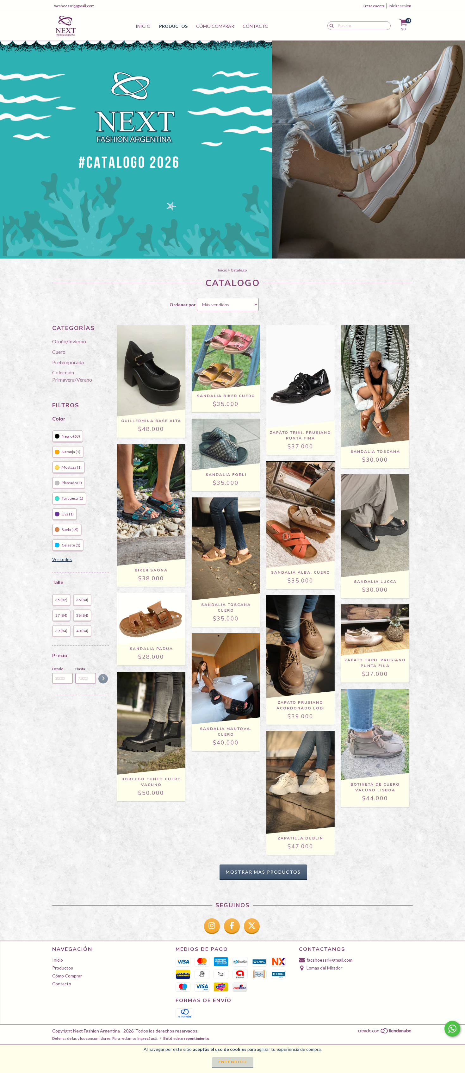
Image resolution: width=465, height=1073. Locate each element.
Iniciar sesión (400, 5)
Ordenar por (183, 304)
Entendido (232, 1061)
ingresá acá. (147, 1038)
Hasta (80, 668)
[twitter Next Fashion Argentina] (252, 926)
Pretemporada (68, 362)
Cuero (58, 352)
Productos (173, 26)
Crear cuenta (374, 5)
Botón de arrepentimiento (186, 1038)
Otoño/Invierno (69, 341)
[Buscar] (330, 25)
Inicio (143, 26)
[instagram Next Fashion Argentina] (212, 926)
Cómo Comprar (215, 26)
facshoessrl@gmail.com (74, 5)
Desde (57, 668)
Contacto (256, 26)
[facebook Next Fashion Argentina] (232, 926)
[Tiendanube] (385, 1032)
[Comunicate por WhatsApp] (452, 1029)
